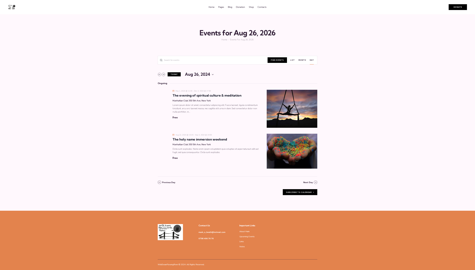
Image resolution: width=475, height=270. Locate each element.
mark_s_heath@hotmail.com (212, 232)
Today (174, 74)
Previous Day (168, 182)
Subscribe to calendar (299, 192)
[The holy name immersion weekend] (292, 151)
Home (224, 40)
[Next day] (163, 74)
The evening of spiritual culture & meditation (207, 95)
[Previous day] (159, 74)
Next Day (308, 182)
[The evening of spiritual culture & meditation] (292, 109)
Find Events (277, 60)
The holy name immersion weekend (200, 139)
